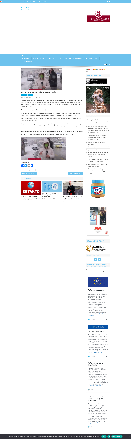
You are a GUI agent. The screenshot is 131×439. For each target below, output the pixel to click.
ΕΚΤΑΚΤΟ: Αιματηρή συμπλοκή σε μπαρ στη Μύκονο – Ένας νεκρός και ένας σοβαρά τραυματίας (30, 198)
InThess (25, 7)
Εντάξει (104, 436)
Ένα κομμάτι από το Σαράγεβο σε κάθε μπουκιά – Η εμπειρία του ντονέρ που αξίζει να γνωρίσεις (98, 122)
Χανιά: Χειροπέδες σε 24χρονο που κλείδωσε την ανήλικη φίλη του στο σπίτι (98, 160)
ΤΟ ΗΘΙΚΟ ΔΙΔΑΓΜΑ (27, 61)
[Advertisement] (65, 41)
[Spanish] (105, 69)
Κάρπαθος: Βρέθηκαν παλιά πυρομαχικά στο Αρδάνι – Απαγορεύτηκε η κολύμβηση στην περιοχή (98, 171)
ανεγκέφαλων (31, 170)
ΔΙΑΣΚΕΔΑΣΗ (51, 58)
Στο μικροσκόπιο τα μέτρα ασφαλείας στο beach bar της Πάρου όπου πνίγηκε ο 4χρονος (98, 154)
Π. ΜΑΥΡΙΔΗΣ (38, 97)
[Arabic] (87, 69)
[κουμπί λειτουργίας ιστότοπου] (105, 64)
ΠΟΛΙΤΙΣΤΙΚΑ (68, 58)
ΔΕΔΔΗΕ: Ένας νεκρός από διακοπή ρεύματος (30, 173)
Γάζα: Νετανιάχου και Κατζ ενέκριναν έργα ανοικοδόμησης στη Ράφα (98, 165)
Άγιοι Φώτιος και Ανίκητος (94, 149)
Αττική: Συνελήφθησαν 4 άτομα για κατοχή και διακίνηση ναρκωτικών (76, 173)
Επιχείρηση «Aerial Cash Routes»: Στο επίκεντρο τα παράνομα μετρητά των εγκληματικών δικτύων (97, 137)
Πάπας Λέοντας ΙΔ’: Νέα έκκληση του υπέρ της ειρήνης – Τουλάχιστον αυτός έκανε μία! (72, 198)
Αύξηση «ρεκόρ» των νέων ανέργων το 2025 (98, 147)
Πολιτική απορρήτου (117, 436)
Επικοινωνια (44, 1)
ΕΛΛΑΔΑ (30, 95)
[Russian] (103, 69)
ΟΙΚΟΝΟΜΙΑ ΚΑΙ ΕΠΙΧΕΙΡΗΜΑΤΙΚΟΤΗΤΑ (82, 58)
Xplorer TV (35, 58)
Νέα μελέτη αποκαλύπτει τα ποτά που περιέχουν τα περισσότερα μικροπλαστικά (51, 195)
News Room (33, 201)
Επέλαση (38, 170)
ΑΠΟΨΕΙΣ (24, 95)
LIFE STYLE (43, 58)
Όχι (109, 436)
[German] (95, 69)
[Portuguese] (101, 69)
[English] (91, 69)
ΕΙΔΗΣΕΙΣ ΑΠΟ (25, 58)
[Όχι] (129, 436)
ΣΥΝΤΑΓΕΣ (59, 58)
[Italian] (99, 69)
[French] (93, 69)
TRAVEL (96, 58)
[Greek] (97, 69)
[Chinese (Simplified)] (89, 69)
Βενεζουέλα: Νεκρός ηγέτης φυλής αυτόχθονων (96, 143)
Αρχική (38, 1)
